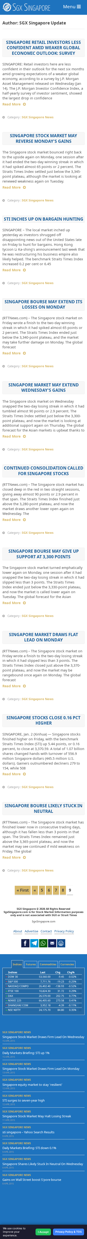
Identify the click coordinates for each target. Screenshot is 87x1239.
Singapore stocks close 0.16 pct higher (43, 720)
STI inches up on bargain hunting (43, 219)
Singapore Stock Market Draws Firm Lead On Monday (41, 1068)
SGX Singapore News (37, 117)
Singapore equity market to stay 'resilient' (32, 1084)
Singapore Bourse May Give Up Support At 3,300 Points (43, 553)
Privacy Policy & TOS (68, 1231)
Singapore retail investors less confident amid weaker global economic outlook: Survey (43, 48)
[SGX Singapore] (43, 7)
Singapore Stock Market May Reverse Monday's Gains (43, 138)
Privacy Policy (64, 931)
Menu (70, 6)
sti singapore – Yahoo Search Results (28, 1132)
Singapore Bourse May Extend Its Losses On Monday (43, 304)
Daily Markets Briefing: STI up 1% (26, 1053)
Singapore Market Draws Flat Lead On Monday (43, 637)
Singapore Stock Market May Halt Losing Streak (36, 1116)
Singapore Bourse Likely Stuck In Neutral (43, 808)
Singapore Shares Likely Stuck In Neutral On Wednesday (42, 1164)
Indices (17, 964)
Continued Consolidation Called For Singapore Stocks (43, 470)
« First (23, 890)
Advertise (31, 931)
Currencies (67, 964)
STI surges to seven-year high (23, 1100)
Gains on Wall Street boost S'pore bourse (31, 1179)
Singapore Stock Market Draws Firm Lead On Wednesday (43, 1037)
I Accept (43, 1232)
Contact (46, 931)
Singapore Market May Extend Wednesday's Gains (43, 387)
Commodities (48, 964)
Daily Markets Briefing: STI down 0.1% (29, 1148)
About (17, 931)
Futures (31, 964)
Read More (11, 104)
